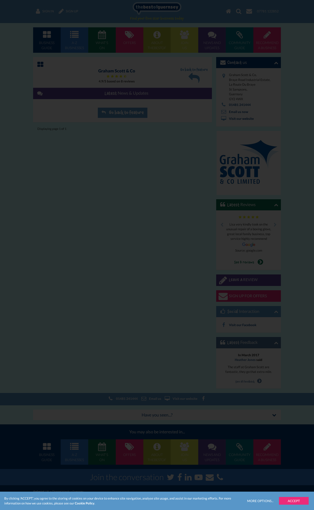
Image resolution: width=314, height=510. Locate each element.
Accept (294, 501)
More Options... (260, 501)
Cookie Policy (84, 503)
